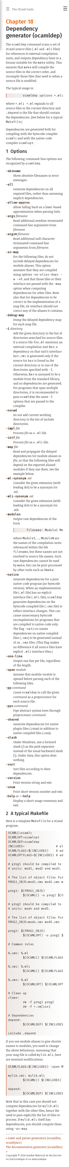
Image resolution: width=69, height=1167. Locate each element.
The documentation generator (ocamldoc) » (34, 1149)
